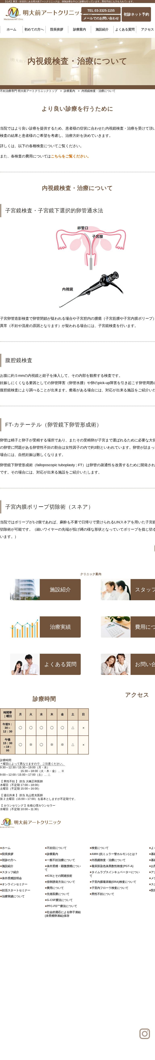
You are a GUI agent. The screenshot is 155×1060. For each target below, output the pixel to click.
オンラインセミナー (14, 884)
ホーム (11, 29)
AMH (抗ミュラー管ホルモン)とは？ (115, 854)
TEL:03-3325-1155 (101, 10)
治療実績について (13, 896)
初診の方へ (9, 860)
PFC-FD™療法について (62, 906)
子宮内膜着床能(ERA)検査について (114, 881)
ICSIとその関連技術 (59, 875)
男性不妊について (103, 894)
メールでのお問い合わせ (101, 18)
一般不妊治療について (61, 860)
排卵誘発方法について (61, 881)
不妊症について (57, 847)
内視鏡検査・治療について (109, 860)
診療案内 (52, 854)
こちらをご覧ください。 (71, 156)
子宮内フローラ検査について (110, 887)
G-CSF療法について (60, 900)
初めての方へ (34, 29)
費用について (55, 887)
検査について (100, 847)
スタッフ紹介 (10, 872)
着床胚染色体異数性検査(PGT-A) (112, 866)
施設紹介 (102, 29)
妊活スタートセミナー (16, 890)
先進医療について (58, 894)
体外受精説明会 (12, 878)
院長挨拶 (7, 854)
